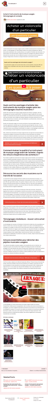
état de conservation (16, 388)
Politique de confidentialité (38, 397)
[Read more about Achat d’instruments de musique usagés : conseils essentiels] (34, 381)
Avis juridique (35, 398)
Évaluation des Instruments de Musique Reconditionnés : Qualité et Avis (13, 385)
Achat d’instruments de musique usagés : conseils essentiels (34, 384)
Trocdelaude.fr (12, 3)
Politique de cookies (37, 400)
